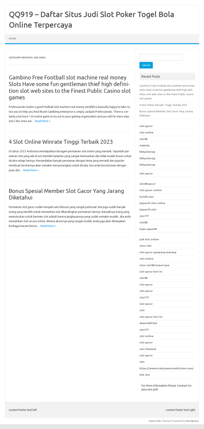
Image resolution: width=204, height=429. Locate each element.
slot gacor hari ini (150, 271)
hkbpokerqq (147, 151)
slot (142, 361)
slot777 (144, 216)
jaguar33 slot (147, 209)
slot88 (143, 139)
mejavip (144, 145)
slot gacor (146, 126)
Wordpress (192, 420)
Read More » (42, 121)
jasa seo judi (149, 389)
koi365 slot (146, 196)
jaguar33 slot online (152, 203)
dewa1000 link (148, 323)
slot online (146, 132)
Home (12, 38)
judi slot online (149, 239)
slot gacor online (150, 190)
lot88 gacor (147, 183)
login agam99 (148, 229)
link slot (144, 374)
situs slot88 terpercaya (154, 265)
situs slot (145, 245)
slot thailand (147, 349)
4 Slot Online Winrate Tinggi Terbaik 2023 (61, 142)
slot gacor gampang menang (157, 252)
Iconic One (155, 420)
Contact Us (184, 385)
